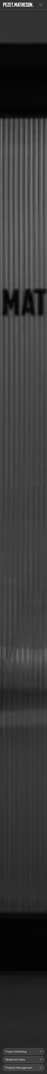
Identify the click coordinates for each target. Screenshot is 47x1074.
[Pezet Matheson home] (18, 5)
